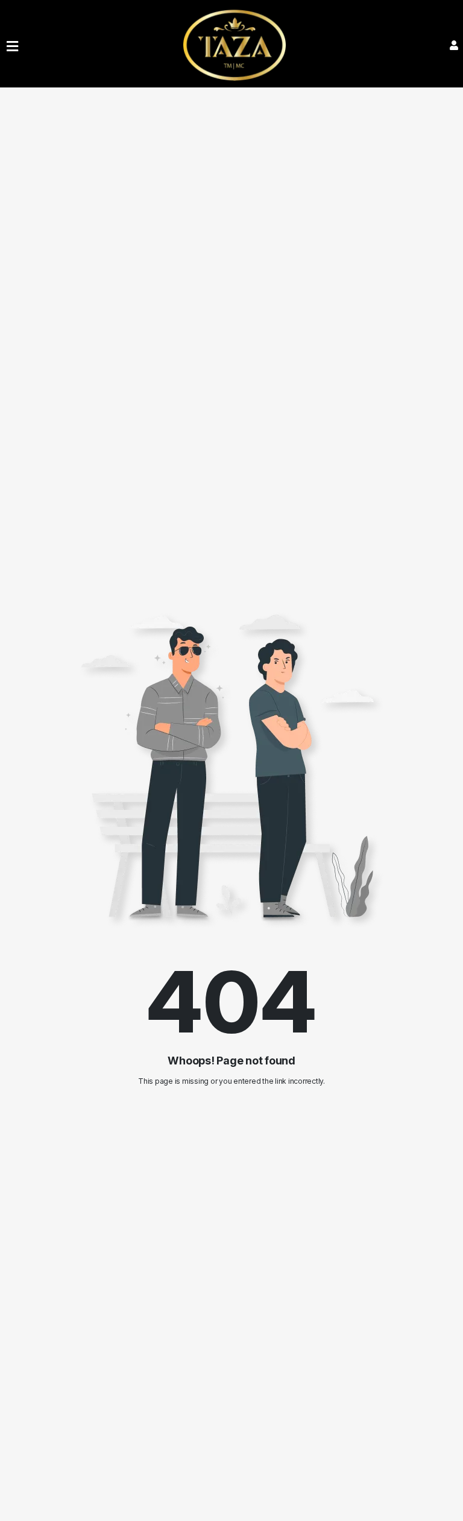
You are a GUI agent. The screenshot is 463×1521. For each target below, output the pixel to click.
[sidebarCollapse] (12, 44)
